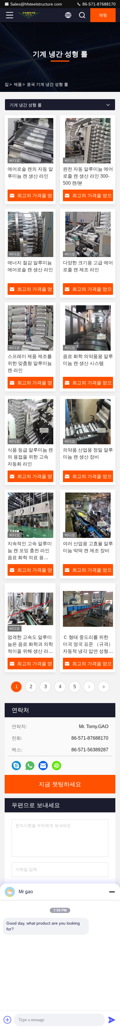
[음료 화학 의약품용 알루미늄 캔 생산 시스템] (88, 328)
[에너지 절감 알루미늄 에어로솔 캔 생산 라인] (30, 234)
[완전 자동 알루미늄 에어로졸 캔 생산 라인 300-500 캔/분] (88, 140)
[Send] (112, 1019)
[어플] (30, 766)
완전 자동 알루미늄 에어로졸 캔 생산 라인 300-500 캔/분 (88, 176)
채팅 (103, 15)
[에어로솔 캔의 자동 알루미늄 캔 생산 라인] (30, 140)
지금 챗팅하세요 (60, 784)
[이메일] (43, 765)
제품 (18, 84)
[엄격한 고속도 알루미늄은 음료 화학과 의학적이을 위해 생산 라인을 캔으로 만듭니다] (30, 609)
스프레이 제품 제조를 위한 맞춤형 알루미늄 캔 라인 (30, 363)
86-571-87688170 (98, 4)
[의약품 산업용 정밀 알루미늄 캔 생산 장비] (88, 421)
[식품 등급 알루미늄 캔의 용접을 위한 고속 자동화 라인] (30, 421)
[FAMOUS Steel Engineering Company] (28, 15)
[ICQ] (56, 765)
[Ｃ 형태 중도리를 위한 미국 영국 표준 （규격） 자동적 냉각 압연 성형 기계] (88, 609)
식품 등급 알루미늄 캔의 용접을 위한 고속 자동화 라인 (30, 456)
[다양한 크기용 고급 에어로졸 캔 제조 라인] (88, 234)
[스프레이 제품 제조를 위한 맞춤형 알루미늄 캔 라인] (30, 328)
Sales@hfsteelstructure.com (36, 4)
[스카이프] (16, 765)
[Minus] (111, 891)
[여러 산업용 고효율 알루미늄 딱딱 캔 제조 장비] (88, 515)
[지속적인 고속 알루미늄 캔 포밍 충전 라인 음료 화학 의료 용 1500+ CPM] (30, 515)
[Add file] (7, 1019)
